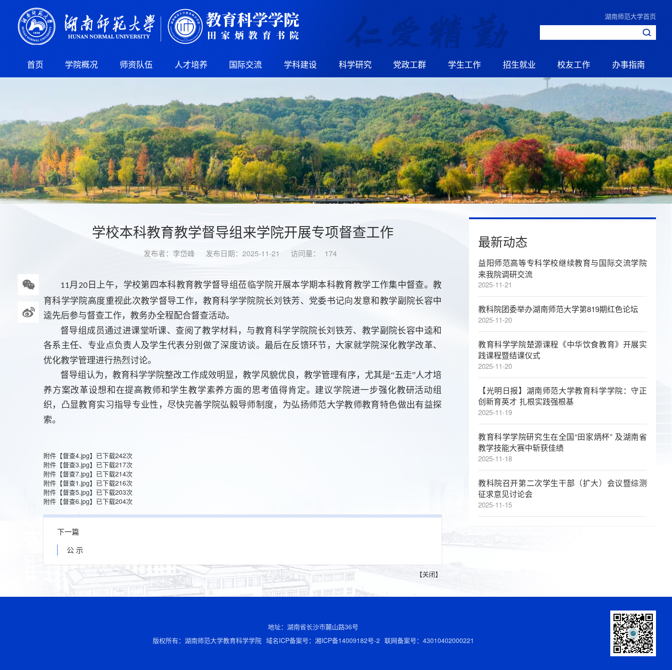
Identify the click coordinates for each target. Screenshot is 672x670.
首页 (35, 64)
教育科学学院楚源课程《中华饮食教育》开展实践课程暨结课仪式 (562, 349)
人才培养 (191, 64)
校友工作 (573, 64)
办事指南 (628, 64)
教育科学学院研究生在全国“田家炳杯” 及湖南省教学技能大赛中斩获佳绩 (562, 442)
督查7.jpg (76, 473)
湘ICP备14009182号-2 (347, 640)
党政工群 (409, 64)
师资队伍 (136, 64)
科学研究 (355, 64)
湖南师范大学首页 (630, 16)
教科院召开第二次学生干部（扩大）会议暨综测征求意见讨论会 (562, 488)
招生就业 (519, 64)
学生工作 (464, 64)
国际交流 (245, 64)
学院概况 (81, 64)
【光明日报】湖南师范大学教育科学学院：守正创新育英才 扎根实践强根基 (562, 395)
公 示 (75, 550)
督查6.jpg (76, 501)
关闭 (428, 573)
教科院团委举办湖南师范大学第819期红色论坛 (558, 308)
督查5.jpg (76, 492)
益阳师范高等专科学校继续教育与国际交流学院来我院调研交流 (562, 268)
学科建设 (300, 64)
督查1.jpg (76, 482)
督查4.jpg (76, 455)
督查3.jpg (76, 464)
